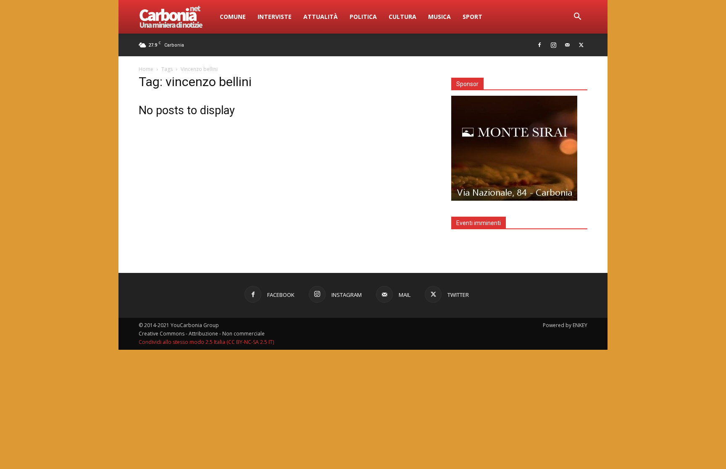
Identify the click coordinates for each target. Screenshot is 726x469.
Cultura (402, 17)
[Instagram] (553, 45)
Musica (439, 17)
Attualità (320, 17)
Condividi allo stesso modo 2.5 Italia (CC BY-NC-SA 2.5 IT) (206, 342)
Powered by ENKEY (565, 325)
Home (146, 69)
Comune (233, 17)
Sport (472, 17)
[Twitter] (581, 45)
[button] (577, 17)
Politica (363, 17)
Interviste (275, 17)
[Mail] (567, 45)
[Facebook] (539, 45)
